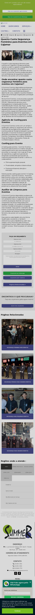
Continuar (18, 611)
